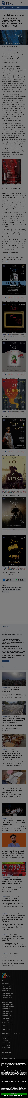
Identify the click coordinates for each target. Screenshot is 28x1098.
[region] (14, 1078)
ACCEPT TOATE (14, 1093)
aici (24, 1075)
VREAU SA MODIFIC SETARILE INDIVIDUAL (14, 1095)
